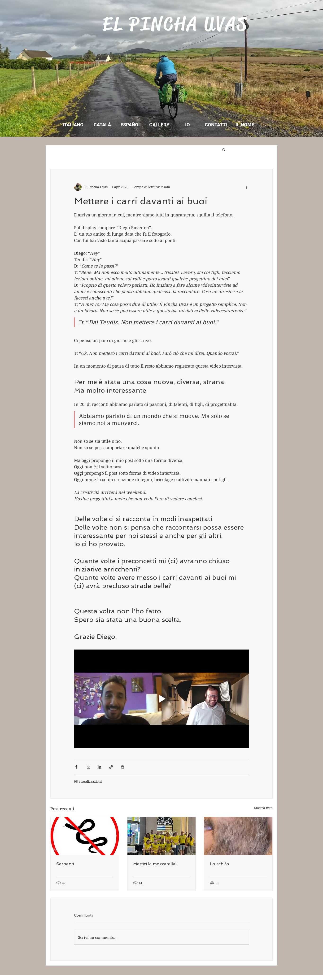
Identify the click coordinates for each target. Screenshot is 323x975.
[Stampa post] (122, 767)
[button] (224, 149)
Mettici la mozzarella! (155, 863)
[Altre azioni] (246, 187)
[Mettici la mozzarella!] (161, 836)
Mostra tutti (263, 808)
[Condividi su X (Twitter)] (88, 767)
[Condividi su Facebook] (76, 767)
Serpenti (65, 863)
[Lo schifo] (238, 836)
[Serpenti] (85, 836)
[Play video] (161, 699)
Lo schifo (219, 863)
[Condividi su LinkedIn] (99, 767)
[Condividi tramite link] (111, 767)
